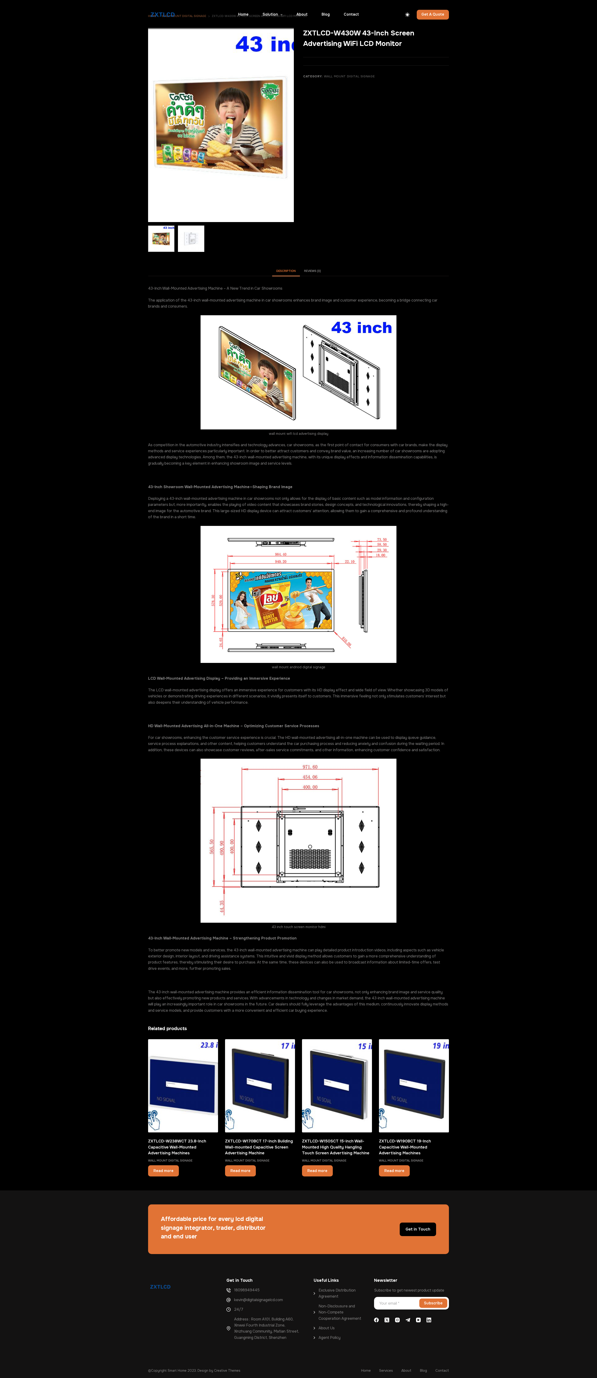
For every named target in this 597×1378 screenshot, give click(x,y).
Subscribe (433, 1303)
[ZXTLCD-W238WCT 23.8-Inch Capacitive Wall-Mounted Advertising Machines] (183, 1085)
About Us (327, 1328)
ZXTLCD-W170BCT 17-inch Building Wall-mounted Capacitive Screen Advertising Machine (259, 1147)
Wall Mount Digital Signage (349, 76)
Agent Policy (329, 1337)
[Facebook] (376, 1320)
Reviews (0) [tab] (312, 271)
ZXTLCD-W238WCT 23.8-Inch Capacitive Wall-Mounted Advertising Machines (177, 1147)
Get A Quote (432, 14)
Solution (270, 14)
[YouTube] (418, 1320)
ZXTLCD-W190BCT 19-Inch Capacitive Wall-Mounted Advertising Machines (405, 1147)
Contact (351, 14)
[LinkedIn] (429, 1320)
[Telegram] (408, 1320)
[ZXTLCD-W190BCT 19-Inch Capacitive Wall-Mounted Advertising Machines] (414, 1085)
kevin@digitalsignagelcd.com (258, 1299)
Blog (326, 14)
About (302, 14)
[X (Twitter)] (387, 1320)
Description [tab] (286, 271)
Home (243, 14)
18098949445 (247, 1290)
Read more (163, 1170)
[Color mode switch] (407, 14)
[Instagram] (397, 1320)
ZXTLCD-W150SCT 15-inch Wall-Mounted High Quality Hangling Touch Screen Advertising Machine (335, 1147)
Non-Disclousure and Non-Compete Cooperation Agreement (340, 1312)
